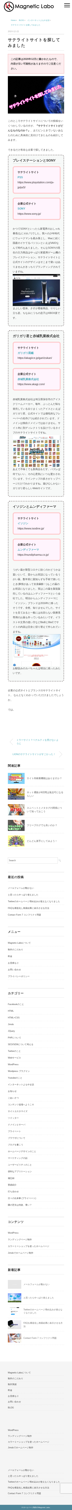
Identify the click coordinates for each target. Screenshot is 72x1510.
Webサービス (14, 1057)
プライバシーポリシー (19, 976)
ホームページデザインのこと (22, 1151)
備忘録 (11, 1178)
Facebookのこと (16, 1004)
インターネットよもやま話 (21, 1084)
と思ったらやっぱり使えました (23, 894)
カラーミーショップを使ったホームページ (28, 1246)
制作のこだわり (15, 949)
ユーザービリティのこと (20, 1165)
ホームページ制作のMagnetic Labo (36, 1507)
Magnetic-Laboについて (19, 943)
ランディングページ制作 (20, 1239)
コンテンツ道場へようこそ (21, 1104)
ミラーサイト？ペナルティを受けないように (37, 742)
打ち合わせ (13, 1191)
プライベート (14, 1131)
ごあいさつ (13, 1098)
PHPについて (14, 1037)
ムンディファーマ (28, 549)
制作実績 (12, 1384)
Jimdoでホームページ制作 (20, 1253)
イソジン (23, 523)
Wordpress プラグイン (19, 1071)
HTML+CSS (14, 1017)
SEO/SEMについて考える (20, 1044)
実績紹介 (12, 1185)
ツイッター (13, 1118)
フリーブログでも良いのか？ (42, 825)
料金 (10, 956)
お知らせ (12, 1091)
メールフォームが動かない (21, 888)
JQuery (11, 1031)
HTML (11, 1011)
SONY (21, 208)
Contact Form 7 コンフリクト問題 (24, 915)
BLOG (11, 1407)
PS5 (20, 177)
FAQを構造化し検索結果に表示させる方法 (28, 908)
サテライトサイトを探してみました (25, 25)
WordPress (13, 1064)
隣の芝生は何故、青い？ (20, 1205)
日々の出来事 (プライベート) (22, 1198)
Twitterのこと (14, 1051)
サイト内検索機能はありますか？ (44, 778)
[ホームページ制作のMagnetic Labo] (29, 4)
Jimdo (11, 1024)
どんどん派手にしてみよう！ (42, 841)
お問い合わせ (14, 969)
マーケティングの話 (17, 1158)
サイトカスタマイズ (17, 1111)
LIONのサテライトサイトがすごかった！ (34, 754)
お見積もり (13, 963)
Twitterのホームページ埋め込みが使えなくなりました (34, 901)
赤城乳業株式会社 (28, 379)
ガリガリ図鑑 (26, 352)
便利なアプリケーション (20, 1171)
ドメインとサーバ (16, 1124)
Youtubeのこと (15, 1078)
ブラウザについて (16, 1138)
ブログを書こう (15, 1144)
